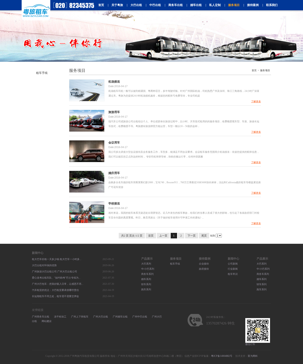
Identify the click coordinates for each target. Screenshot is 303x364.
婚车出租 (194, 5)
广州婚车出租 (120, 316)
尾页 (204, 235)
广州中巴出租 (139, 316)
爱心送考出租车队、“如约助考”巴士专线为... (56, 277)
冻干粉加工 (60, 316)
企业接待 (204, 263)
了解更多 (256, 101)
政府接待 (204, 268)
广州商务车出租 (40, 316)
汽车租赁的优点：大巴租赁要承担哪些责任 (55, 290)
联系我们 (270, 5)
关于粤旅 (115, 5)
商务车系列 (147, 274)
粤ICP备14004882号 (221, 356)
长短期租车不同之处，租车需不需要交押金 (55, 296)
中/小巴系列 (147, 268)
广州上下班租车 (79, 316)
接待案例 (251, 5)
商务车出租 (174, 5)
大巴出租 (134, 5)
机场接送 (114, 81)
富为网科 (253, 356)
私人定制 (213, 5)
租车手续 (42, 73)
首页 (101, 5)
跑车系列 (146, 289)
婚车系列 (146, 279)
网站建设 (47, 321)
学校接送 (114, 203)
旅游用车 (114, 112)
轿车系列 (146, 284)
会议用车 (114, 142)
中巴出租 (153, 5)
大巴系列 (146, 263)
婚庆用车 (114, 173)
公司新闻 (233, 263)
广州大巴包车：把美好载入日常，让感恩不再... (57, 283)
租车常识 (233, 274)
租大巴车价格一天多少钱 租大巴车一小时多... (56, 259)
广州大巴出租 (100, 316)
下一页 (192, 235)
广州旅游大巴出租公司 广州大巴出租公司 (54, 271)
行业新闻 (233, 268)
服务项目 (232, 5)
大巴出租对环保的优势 (44, 265)
